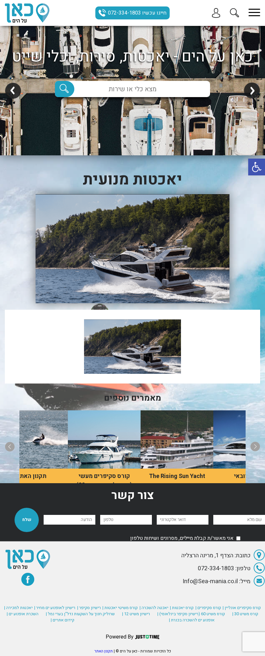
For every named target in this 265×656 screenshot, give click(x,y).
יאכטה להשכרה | (154, 608)
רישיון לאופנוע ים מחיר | (54, 608)
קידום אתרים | (62, 620)
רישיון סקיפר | (89, 608)
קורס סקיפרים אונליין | (242, 608)
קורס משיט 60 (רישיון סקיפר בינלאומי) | (191, 614)
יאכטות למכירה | (18, 608)
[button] (256, 167)
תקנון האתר (103, 651)
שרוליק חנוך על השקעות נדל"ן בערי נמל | (80, 614)
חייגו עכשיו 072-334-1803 (137, 13)
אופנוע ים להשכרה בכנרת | (192, 620)
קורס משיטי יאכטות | (120, 608)
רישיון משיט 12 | (136, 614)
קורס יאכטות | (182, 608)
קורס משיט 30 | (245, 614)
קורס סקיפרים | (208, 608)
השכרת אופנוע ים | (22, 614)
